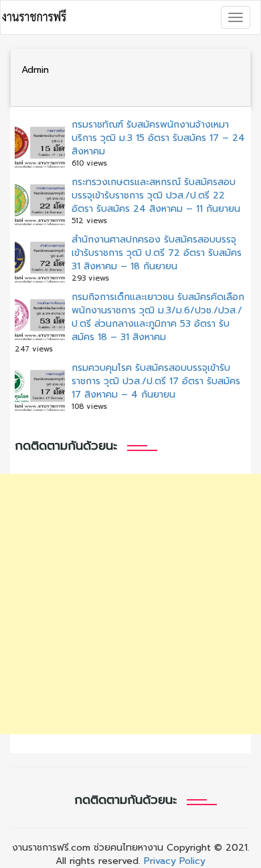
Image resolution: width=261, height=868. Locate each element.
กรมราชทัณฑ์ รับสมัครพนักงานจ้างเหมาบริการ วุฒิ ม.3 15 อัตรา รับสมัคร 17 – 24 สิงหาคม (158, 138)
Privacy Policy (174, 861)
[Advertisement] (130, 604)
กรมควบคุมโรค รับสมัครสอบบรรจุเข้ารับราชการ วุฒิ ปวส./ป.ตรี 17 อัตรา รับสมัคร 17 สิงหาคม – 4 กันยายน (156, 381)
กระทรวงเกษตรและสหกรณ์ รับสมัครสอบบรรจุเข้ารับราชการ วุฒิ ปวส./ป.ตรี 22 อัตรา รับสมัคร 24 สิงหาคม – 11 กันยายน (156, 195)
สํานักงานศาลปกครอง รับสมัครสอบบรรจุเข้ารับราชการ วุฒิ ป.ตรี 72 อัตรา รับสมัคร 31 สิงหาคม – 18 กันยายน (157, 253)
